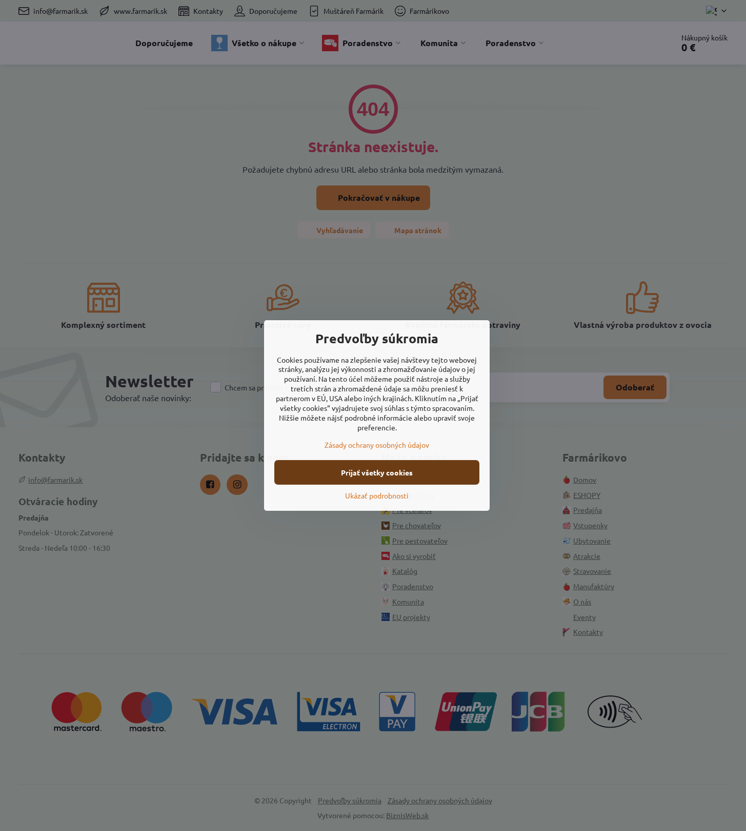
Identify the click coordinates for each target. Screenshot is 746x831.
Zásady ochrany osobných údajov (377, 444)
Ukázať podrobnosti (377, 495)
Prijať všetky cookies (377, 472)
